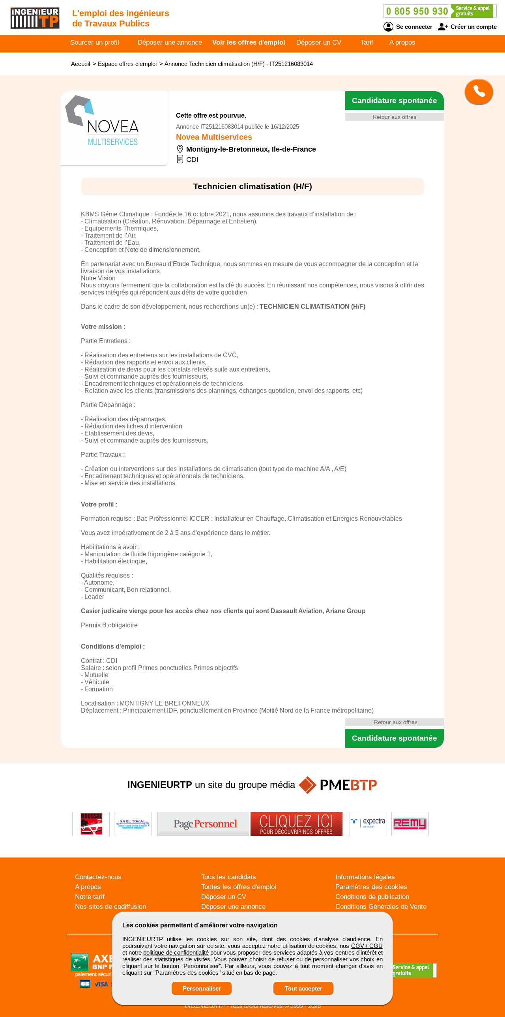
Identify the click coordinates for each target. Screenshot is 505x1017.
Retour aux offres (394, 117)
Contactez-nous (98, 877)
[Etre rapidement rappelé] (476, 91)
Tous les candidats (228, 877)
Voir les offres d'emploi (248, 42)
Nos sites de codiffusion (110, 906)
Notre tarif (90, 897)
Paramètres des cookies (371, 887)
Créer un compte (473, 26)
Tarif (367, 42)
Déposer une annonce (170, 42)
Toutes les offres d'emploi (238, 887)
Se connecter (413, 26)
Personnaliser (202, 988)
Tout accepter (303, 988)
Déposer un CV (318, 42)
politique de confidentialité (175, 952)
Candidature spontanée (394, 100)
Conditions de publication (372, 897)
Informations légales (365, 877)
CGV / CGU (367, 945)
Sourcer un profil (94, 42)
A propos (402, 42)
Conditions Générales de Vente (380, 906)
